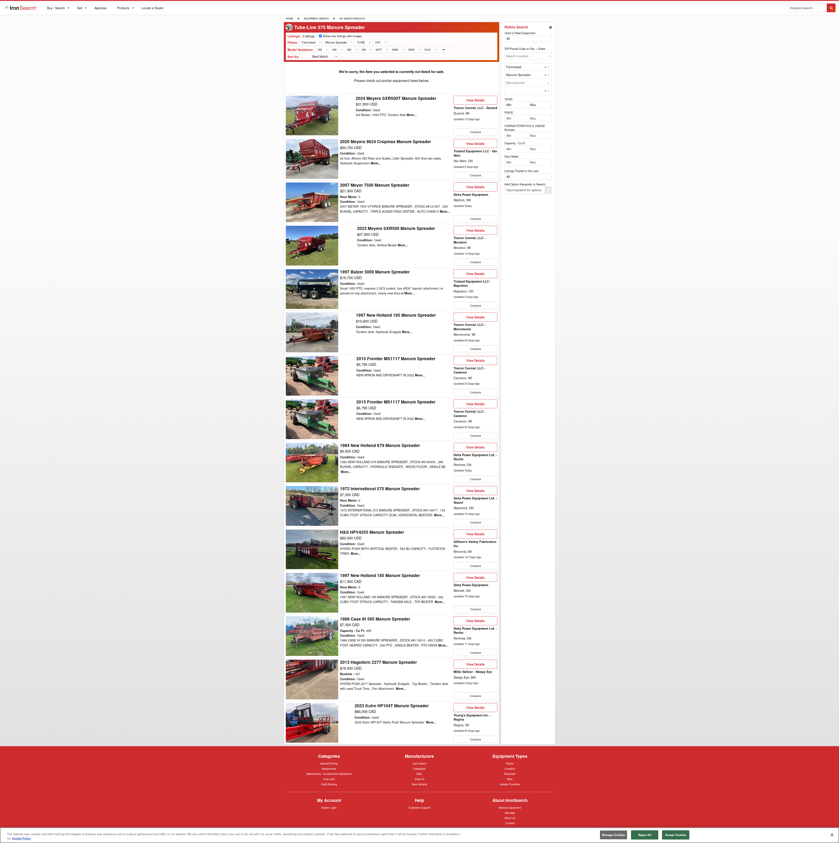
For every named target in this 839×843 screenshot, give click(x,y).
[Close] (832, 835)
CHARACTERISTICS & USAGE (524, 125)
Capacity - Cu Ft (514, 143)
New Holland (419, 784)
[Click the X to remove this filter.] (319, 42)
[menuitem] (21, 8)
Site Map (510, 813)
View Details (475, 101)
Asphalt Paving (329, 763)
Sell (79, 9)
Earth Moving (329, 784)
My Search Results (352, 18)
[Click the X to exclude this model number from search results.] (326, 49)
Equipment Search (316, 18)
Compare (475, 132)
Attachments (329, 768)
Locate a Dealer (152, 10)
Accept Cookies (675, 835)
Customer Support (419, 807)
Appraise (100, 9)
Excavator (510, 773)
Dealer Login (329, 807)
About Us (509, 818)
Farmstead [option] (513, 67)
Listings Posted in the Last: (521, 170)
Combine (509, 768)
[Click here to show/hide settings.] (550, 27)
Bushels (509, 129)
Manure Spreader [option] (518, 75)
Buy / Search (56, 10)
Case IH (419, 779)
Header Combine (510, 784)
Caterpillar (419, 768)
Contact (510, 823)
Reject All (644, 835)
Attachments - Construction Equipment (329, 774)
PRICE (508, 112)
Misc (419, 773)
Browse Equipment (510, 807)
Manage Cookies (613, 835)
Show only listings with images (342, 36)
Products (123, 9)
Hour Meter (511, 156)
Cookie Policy (21, 838)
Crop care (329, 779)
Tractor (510, 763)
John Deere (419, 763)
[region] (419, 835)
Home (289, 18)
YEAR (508, 99)
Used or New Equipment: (520, 32)
